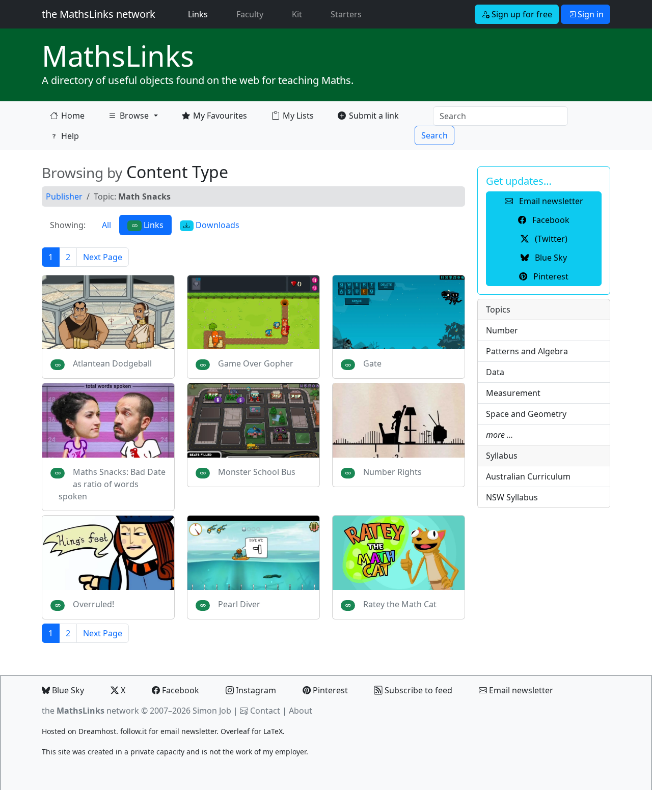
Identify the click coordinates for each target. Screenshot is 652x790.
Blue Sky (67, 690)
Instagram (255, 690)
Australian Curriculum (528, 476)
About (300, 710)
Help (70, 136)
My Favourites (220, 115)
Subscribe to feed (417, 690)
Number (502, 330)
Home (73, 115)
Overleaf (235, 731)
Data (495, 372)
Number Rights (392, 471)
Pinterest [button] (549, 276)
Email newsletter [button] (550, 201)
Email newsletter (520, 690)
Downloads (216, 225)
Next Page (102, 257)
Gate (372, 363)
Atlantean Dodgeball (112, 363)
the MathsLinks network (98, 14)
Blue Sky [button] (550, 257)
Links (200, 14)
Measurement (513, 393)
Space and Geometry (526, 413)
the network (90, 710)
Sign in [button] (590, 14)
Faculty (249, 14)
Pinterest (329, 690)
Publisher (64, 196)
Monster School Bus (256, 471)
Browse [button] (128, 118)
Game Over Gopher (255, 363)
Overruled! (93, 604)
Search (434, 135)
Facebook (179, 690)
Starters (346, 14)
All (106, 225)
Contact (265, 710)
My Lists (298, 115)
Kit (297, 14)
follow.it (133, 731)
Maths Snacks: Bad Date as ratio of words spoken (112, 484)
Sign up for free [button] (521, 14)
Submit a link (374, 115)
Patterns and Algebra (527, 351)
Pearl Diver (239, 604)
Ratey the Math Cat (400, 604)
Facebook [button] (549, 219)
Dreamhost (97, 731)
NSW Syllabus (512, 497)
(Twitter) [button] (550, 238)
